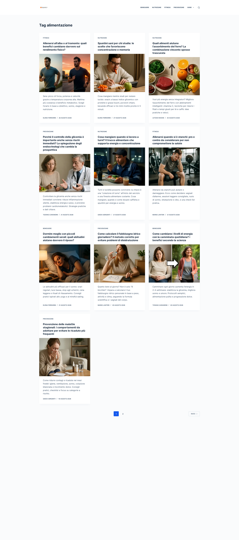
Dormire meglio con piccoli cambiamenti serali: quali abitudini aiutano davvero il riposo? (63, 237)
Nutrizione (156, 7)
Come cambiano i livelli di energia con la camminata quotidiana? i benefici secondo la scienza (172, 237)
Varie (189, 7)
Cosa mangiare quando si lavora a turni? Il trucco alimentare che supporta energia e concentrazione (119, 140)
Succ (193, 414)
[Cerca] (199, 7)
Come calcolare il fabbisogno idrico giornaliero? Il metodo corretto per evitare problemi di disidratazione (119, 237)
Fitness (167, 7)
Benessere (144, 7)
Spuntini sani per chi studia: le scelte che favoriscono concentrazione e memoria (116, 46)
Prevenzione (179, 7)
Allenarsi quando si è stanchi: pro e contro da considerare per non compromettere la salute (173, 140)
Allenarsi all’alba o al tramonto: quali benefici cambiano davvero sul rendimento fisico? (65, 46)
